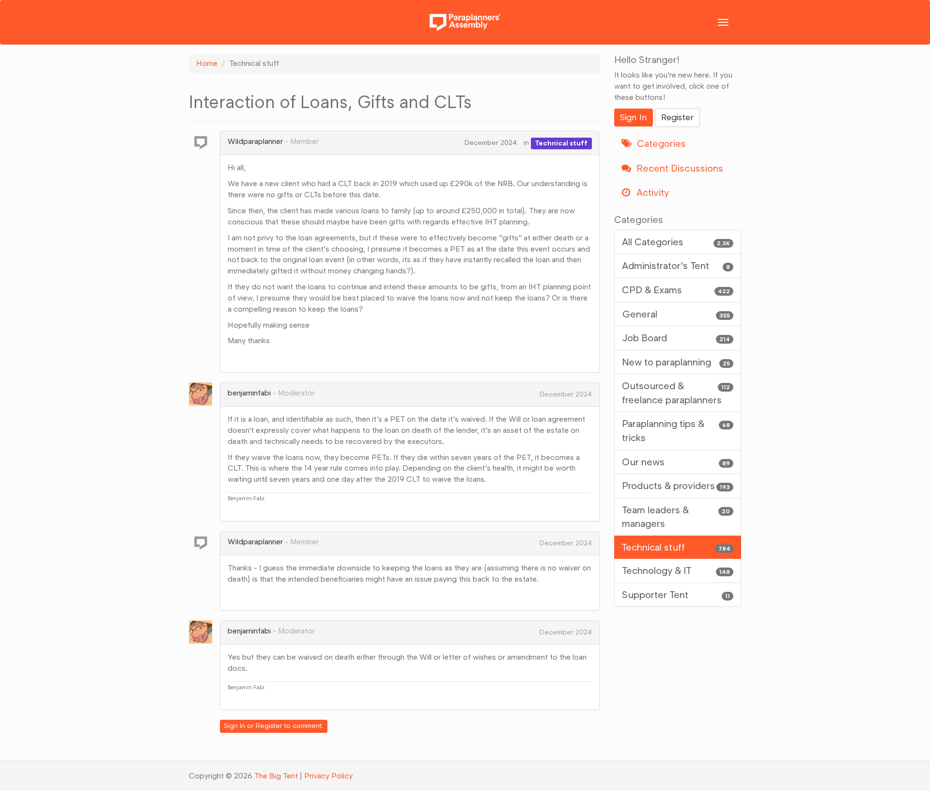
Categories (660, 143)
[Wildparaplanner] (203, 142)
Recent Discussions (678, 168)
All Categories (676, 242)
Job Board (676, 338)
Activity (651, 192)
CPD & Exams (676, 290)
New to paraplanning (676, 362)
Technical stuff (561, 143)
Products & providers (676, 485)
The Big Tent (276, 775)
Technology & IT (676, 570)
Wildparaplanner (255, 141)
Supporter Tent (676, 595)
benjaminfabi (249, 392)
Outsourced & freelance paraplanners (676, 393)
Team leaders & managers (676, 517)
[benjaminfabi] (203, 394)
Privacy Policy (328, 775)
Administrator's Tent (676, 265)
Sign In (234, 726)
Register (269, 726)
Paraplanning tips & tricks (676, 430)
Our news (676, 462)
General (676, 314)
